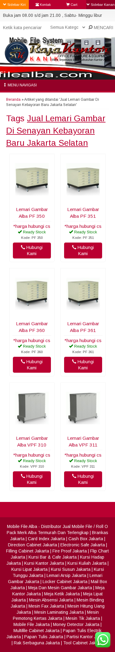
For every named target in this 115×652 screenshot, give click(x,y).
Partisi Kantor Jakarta (88, 636)
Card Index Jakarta (46, 538)
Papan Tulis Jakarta (43, 636)
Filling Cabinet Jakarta (27, 550)
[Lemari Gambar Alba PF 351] (83, 200)
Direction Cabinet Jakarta (32, 544)
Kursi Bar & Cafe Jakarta (53, 557)
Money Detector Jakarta (76, 624)
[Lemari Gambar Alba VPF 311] (83, 428)
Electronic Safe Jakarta (82, 544)
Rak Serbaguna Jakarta (37, 642)
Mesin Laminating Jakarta (59, 612)
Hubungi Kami (34, 250)
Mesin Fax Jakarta (46, 606)
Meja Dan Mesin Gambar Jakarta (60, 587)
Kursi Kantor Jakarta (44, 563)
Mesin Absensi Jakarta (51, 599)
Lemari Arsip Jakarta (66, 575)
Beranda (13, 99)
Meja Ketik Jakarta (62, 593)
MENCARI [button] (103, 27)
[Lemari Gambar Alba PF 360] (32, 314)
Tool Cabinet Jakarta (83, 642)
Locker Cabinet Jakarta (65, 581)
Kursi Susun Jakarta (70, 569)
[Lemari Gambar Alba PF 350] (32, 200)
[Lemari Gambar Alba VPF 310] (32, 428)
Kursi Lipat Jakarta (29, 569)
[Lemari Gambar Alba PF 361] (83, 314)
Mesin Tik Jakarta (83, 618)
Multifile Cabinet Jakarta (36, 630)
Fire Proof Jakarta (69, 550)
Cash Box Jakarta (85, 538)
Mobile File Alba (22, 526)
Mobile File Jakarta (31, 624)
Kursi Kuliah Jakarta (86, 563)
